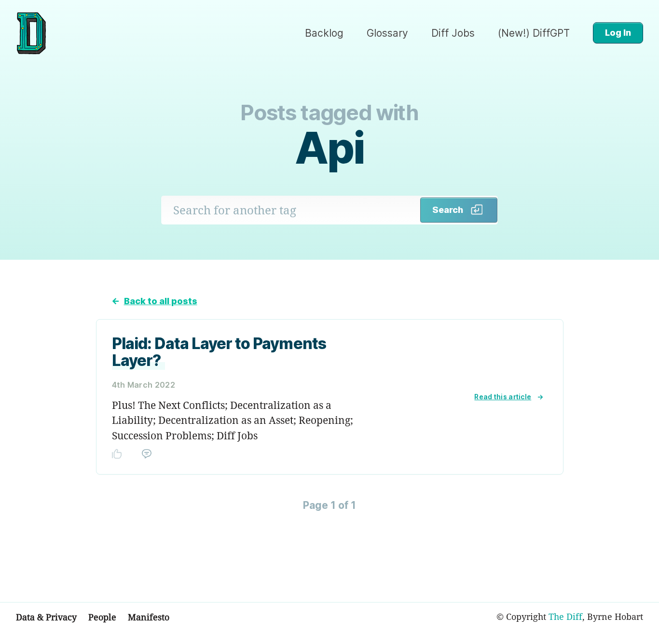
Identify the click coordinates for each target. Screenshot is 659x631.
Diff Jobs (453, 33)
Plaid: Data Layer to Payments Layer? (219, 352)
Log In (618, 33)
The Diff (565, 616)
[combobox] (291, 210)
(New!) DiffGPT (534, 33)
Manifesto (148, 617)
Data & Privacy (46, 617)
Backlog (324, 33)
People (102, 617)
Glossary (387, 33)
